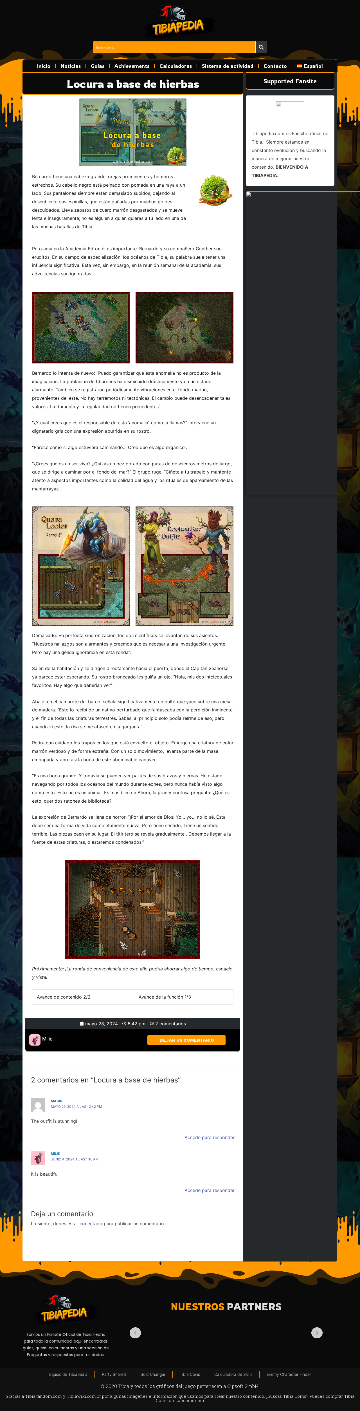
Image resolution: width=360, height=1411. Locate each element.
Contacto (275, 65)
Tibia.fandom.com (43, 1396)
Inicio (43, 65)
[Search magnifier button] (261, 47)
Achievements (131, 65)
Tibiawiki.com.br (84, 1396)
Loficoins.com (189, 1400)
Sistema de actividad (227, 65)
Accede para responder (209, 1137)
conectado (91, 1223)
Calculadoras (175, 65)
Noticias (70, 65)
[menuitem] (310, 65)
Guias (97, 65)
